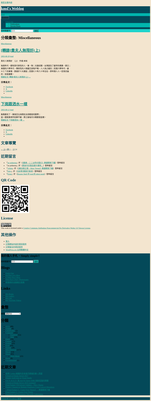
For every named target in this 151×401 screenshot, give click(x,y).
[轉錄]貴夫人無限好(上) (20, 50)
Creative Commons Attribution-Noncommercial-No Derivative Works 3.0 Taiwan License (56, 228)
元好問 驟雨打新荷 (25, 171)
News (8, 358)
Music (8, 354)
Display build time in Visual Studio (19, 378)
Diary (8, 339)
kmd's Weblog (12, 8)
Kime (10, 174)
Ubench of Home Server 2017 (17, 376)
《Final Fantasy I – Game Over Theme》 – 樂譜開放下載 (28, 390)
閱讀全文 (16, 77)
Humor (8, 348)
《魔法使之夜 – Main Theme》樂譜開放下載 (35, 168)
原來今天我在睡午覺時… (32, 166)
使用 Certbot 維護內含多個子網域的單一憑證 (24, 374)
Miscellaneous (6, 44)
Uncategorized (11, 360)
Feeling (8, 343)
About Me (9, 22)
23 (14, 149)
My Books (10, 294)
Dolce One (10, 273)
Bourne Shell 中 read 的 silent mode (30, 174)
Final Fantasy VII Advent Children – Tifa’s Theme (24, 385)
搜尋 (3, 15)
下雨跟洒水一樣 (14, 104)
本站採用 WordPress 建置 (11, 399)
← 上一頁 (5, 149)
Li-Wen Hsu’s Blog (13, 278)
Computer (9, 333)
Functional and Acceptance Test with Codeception (24, 394)
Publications (14, 24)
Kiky (9, 171)
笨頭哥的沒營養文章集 (15, 282)
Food (8, 345)
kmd (11, 56)
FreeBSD (13, 335)
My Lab (9, 298)
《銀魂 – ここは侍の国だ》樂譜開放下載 (38, 163)
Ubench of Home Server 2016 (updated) (21, 383)
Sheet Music (15, 356)
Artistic (8, 329)
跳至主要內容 (6, 3)
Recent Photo (15, 26)
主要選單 (5, 18)
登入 (7, 241)
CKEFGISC (10, 331)
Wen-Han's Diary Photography (17, 280)
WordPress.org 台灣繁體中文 (17, 250)
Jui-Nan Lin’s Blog (13, 275)
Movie (8, 352)
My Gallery (10, 296)
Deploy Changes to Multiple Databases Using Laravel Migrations (30, 387)
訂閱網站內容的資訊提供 (16, 244)
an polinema (12, 163)
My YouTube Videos (13, 300)
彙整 (3, 314)
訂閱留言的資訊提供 (14, 247)
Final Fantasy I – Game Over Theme (19, 392)
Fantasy (8, 341)
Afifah (10, 168)
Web (12, 337)
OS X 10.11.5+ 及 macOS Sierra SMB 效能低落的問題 (27, 381)
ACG (8, 326)
